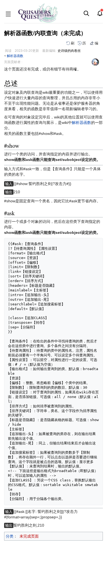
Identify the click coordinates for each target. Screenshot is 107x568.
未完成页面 (29, 536)
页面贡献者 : (13, 62)
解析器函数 (15, 56)
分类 (9, 536)
